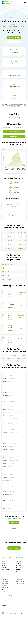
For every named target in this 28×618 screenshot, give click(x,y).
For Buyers (5, 581)
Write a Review (14, 522)
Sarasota (18, 569)
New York (18, 561)
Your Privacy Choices (5, 604)
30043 (4, 355)
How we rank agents (21, 105)
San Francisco (19, 567)
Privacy (4, 601)
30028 (9, 355)
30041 (14, 358)
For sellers (5, 579)
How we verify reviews (14, 518)
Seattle (18, 571)
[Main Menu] (24, 2)
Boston (4, 565)
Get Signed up (20, 583)
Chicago (4, 567)
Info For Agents (20, 581)
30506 (23, 358)
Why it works (6, 583)
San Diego (19, 565)
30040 (14, 355)
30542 (23, 355)
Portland (18, 563)
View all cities (19, 557)
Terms (3, 599)
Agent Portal (19, 579)
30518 (19, 355)
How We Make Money (6, 590)
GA (15, 117)
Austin (3, 563)
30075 (18, 358)
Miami (3, 571)
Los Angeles (5, 569)
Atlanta (4, 561)
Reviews (4, 585)
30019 (4, 358)
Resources (5, 587)
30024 (9, 358)
